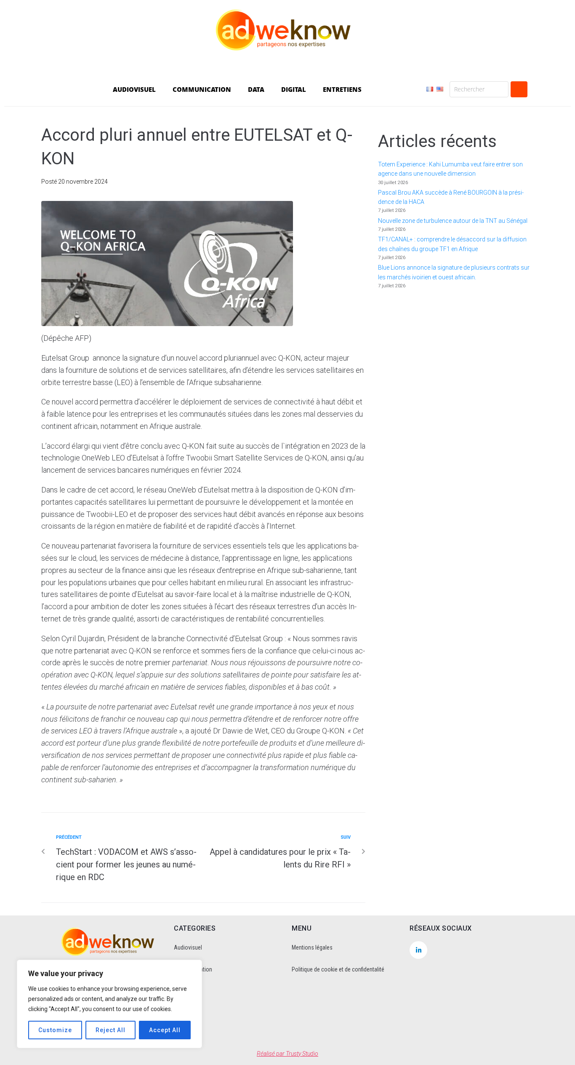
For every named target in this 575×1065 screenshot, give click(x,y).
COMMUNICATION (202, 89)
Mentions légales (312, 947)
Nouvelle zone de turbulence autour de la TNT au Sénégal (452, 220)
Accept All (165, 1030)
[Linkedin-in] (418, 950)
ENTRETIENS (342, 89)
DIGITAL (293, 89)
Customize (55, 1030)
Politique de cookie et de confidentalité (338, 969)
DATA (256, 89)
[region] (109, 1004)
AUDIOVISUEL (134, 89)
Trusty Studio (302, 1053)
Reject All (110, 1030)
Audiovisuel (188, 947)
